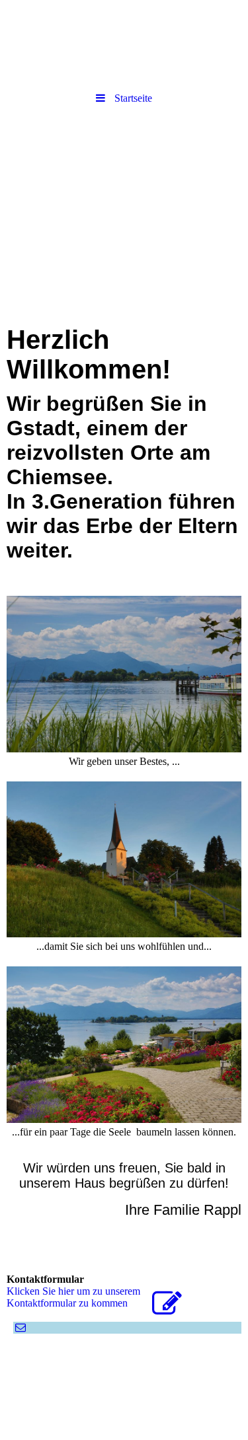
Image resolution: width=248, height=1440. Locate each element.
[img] (124, 187)
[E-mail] (19, 1327)
